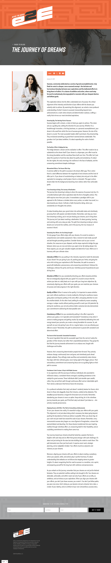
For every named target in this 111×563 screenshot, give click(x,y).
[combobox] (5, 561)
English (3, 561)
